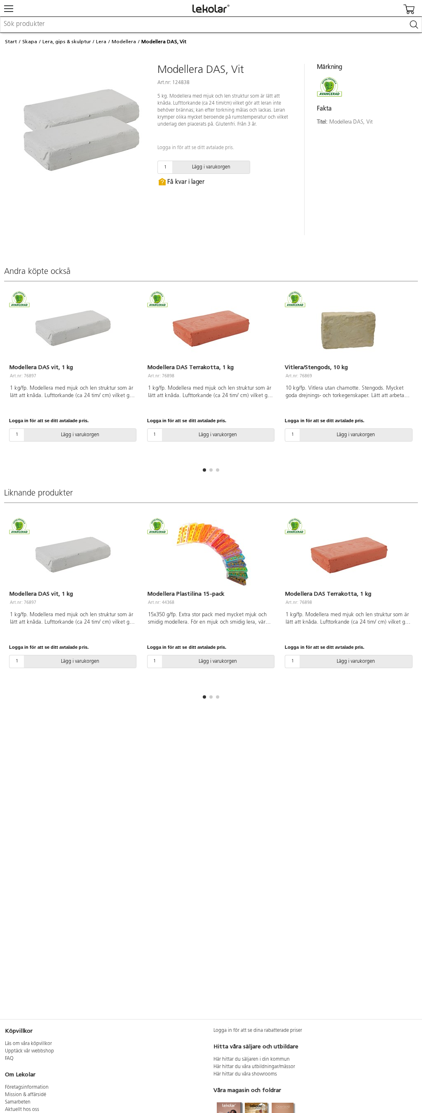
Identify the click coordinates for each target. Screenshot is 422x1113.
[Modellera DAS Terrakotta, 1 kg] (211, 328)
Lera (101, 41)
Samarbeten (17, 1102)
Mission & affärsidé (25, 1094)
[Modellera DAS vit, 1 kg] (73, 328)
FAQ (9, 1058)
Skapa (29, 41)
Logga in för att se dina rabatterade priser (257, 1030)
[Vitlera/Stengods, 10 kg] (349, 328)
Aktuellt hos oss (22, 1109)
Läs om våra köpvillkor (28, 1043)
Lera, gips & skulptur (66, 41)
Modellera (124, 41)
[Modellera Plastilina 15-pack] (211, 555)
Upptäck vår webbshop (29, 1051)
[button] (204, 470)
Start (11, 41)
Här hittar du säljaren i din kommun (251, 1059)
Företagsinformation (27, 1087)
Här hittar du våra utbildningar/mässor (254, 1066)
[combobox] (211, 24)
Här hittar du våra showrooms (245, 1074)
